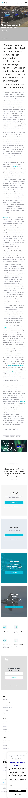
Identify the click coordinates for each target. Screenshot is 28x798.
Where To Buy (5, 710)
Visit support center (14, 506)
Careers (4, 723)
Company (5, 718)
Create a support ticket (7, 740)
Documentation (6, 748)
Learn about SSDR (14, 539)
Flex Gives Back (6, 732)
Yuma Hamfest (10, 372)
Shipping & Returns (7, 713)
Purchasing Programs (7, 702)
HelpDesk (5, 742)
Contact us (5, 726)
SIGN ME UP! (18, 790)
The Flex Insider (5, 38)
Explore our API (14, 572)
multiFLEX (16, 166)
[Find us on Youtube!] (23, 686)
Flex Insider (5, 729)
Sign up (14, 677)
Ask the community (14, 502)
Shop (4, 696)
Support (4, 737)
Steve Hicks (18, 436)
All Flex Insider (5, 22)
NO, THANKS (18, 794)
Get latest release (14, 535)
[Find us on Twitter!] (11, 686)
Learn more (14, 607)
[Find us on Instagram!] (17, 686)
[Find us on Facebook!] (5, 686)
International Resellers (7, 707)
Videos (4, 751)
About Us (4, 721)
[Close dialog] (26, 753)
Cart (21, 3)
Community (5, 745)
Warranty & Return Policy (8, 704)
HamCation (12, 436)
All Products (5, 699)
